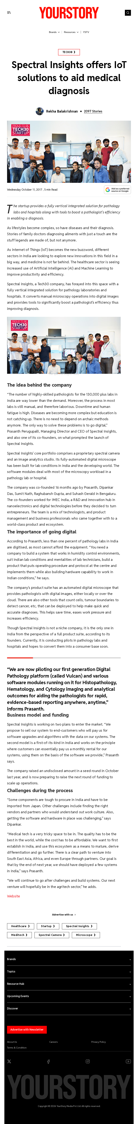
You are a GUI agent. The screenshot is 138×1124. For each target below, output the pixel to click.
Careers (53, 1041)
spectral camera (50, 935)
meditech (17, 935)
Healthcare (19, 926)
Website (13, 896)
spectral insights (78, 926)
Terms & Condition (17, 1047)
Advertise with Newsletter (26, 1029)
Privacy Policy (98, 1041)
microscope (84, 935)
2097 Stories (93, 111)
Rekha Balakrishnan (62, 111)
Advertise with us (62, 914)
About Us (12, 1041)
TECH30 (67, 52)
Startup (46, 926)
